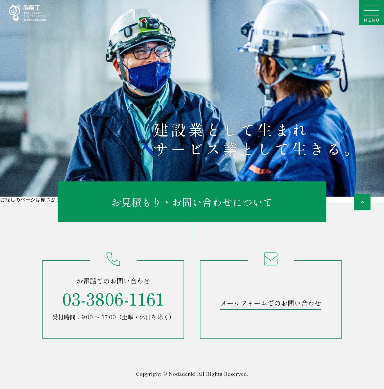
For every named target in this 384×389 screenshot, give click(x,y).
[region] (192, 98)
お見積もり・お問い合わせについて (192, 201)
